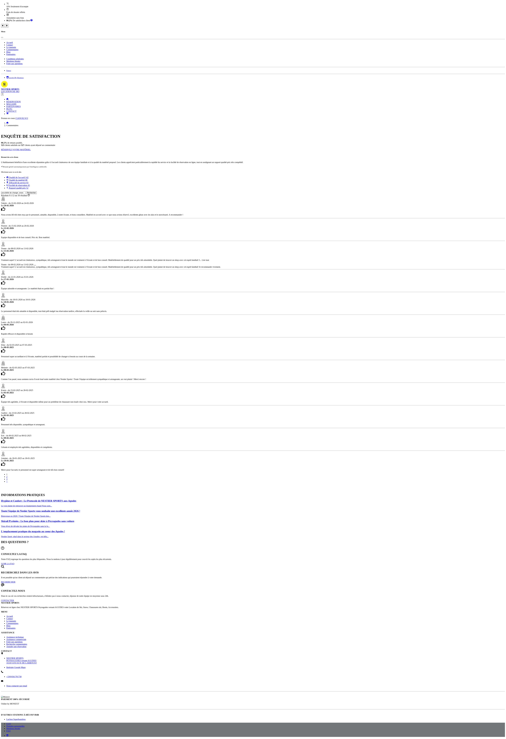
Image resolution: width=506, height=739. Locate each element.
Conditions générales (15, 59)
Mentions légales (13, 61)
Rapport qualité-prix (18, 188)
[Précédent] (2, 26)
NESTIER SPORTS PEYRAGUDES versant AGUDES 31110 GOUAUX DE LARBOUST (21, 660)
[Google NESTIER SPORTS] (7, 736)
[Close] (2, 37)
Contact (9, 45)
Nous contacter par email (16, 686)
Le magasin (11, 47)
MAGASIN (11, 104)
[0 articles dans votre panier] (7, 114)
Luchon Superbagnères (16, 719)
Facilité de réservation (19, 185)
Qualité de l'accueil (18, 177)
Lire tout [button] (205, 260)
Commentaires (12, 49)
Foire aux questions (14, 63)
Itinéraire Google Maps (16, 667)
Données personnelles (15, 726)
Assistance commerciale (16, 639)
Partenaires (10, 54)
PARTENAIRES (13, 106)
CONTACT (11, 111)
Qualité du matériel (17, 180)
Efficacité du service (18, 183)
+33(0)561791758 (13, 676)
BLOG (9, 109)
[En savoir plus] (31, 20)
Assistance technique (15, 637)
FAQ (8, 731)
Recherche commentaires (16, 644)
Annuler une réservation (16, 646)
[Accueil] (7, 99)
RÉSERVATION (13, 102)
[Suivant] (6, 26)
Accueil (9, 42)
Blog (8, 52)
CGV (8, 724)
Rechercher (31, 193)
